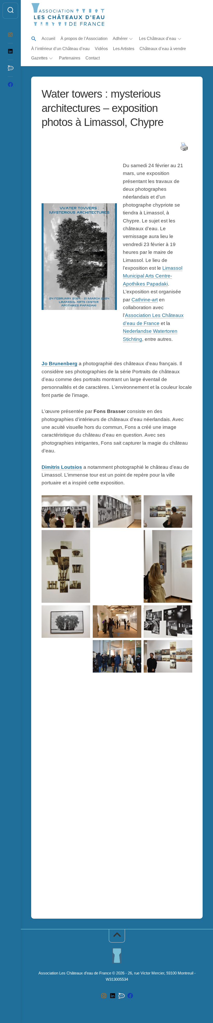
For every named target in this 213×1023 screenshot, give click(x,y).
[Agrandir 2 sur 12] (133, 502)
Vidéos (101, 48)
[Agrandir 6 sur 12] (184, 536)
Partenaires (69, 58)
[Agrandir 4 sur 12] (82, 536)
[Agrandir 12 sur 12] (184, 646)
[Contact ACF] (10, 68)
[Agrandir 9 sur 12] (184, 612)
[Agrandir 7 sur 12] (82, 612)
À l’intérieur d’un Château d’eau (60, 48)
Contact (92, 58)
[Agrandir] (184, 687)
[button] (33, 39)
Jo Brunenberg (59, 363)
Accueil (48, 38)
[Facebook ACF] (10, 84)
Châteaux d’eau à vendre (162, 48)
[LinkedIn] (10, 51)
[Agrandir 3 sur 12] (184, 502)
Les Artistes (123, 48)
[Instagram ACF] (10, 35)
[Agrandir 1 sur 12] (82, 502)
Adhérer (120, 38)
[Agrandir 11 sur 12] (133, 646)
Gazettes (39, 58)
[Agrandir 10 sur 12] (82, 646)
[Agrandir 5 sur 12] (133, 536)
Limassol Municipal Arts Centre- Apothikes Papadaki (152, 276)
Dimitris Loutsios (62, 467)
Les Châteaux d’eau (157, 38)
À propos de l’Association (84, 38)
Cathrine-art (144, 299)
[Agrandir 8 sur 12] (133, 612)
